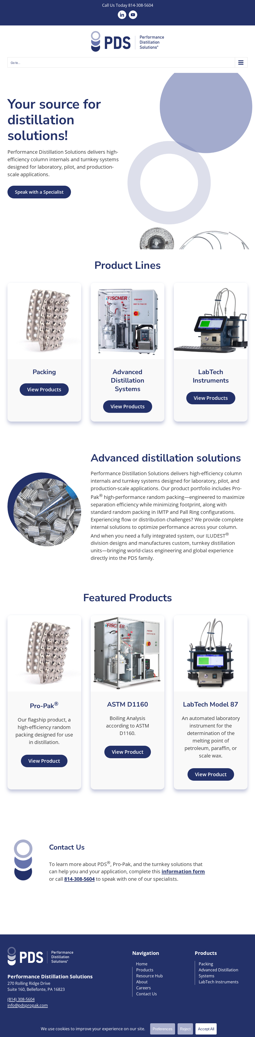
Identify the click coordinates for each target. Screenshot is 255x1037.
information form (183, 871)
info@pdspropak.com (27, 1005)
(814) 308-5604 (21, 999)
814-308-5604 (140, 5)
